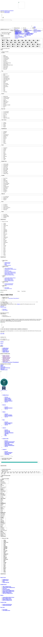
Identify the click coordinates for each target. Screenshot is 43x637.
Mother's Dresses (6, 351)
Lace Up (5, 113)
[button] (16, 28)
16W (9, 44)
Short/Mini (5, 170)
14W (4, 44)
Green (5, 226)
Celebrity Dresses (6, 97)
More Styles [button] (2, 607)
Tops (4, 89)
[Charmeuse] (2, 508)
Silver (5, 254)
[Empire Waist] (3, 523)
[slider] (38, 462)
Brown (5, 250)
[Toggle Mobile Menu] (0, 391)
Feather (5, 136)
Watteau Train (6, 173)
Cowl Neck (5, 178)
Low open (5, 114)
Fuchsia (5, 241)
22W (24, 44)
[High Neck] (3, 520)
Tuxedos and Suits (8, 265)
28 (28, 42)
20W (19, 44)
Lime (4, 227)
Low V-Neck (6, 182)
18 (7, 42)
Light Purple (6, 237)
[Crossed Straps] (3, 495)
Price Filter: (4, 33)
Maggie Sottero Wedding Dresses (10, 272)
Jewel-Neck (5, 181)
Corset (5, 99)
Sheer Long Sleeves (7, 207)
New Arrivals (7, 287)
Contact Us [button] (5, 449)
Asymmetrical (6, 165)
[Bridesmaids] (4, 481)
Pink (4, 239)
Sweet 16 (5, 69)
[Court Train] (2, 516)
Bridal (5, 55)
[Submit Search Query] (12, 456)
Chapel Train (6, 166)
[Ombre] (1, 502)
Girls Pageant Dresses (7, 62)
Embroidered (6, 135)
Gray (4, 569)
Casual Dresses (6, 57)
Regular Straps (6, 215)
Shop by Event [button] (3, 577)
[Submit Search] (11, 29)
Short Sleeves (6, 208)
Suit (4, 88)
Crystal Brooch (6, 134)
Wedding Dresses (7, 262)
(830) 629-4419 (7, 12)
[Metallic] (1, 500)
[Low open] (3, 497)
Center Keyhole (6, 98)
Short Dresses (6, 86)
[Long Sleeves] (3, 529)
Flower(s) (5, 137)
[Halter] (3, 519)
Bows (5, 133)
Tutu (4, 90)
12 (34, 40)
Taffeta (5, 158)
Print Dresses (6, 83)
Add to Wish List (3, 305)
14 (38, 40)
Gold (4, 249)
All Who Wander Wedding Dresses (10, 269)
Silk (4, 157)
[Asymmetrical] (2, 514)
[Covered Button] (3, 494)
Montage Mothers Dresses (9, 279)
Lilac (4, 236)
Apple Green (6, 225)
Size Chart (2, 306)
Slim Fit (5, 199)
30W (4, 46)
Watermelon (6, 242)
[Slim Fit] (3, 525)
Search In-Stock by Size (6, 37)
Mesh (4, 153)
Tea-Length (5, 172)
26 (24, 42)
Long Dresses (6, 80)
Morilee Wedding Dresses (9, 273)
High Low (5, 100)
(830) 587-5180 (7, 11)
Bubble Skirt (6, 96)
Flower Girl (5, 61)
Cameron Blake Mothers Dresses (10, 277)
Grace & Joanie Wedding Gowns (8, 590)
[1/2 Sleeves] (3, 527)
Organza (5, 154)
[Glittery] (1, 499)
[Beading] (2, 505)
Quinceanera (6, 67)
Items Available (5, 310)
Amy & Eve (7, 270)
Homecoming (6, 63)
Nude (4, 248)
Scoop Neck (6, 187)
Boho (4, 74)
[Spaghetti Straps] (3, 534)
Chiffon (5, 148)
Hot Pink (5, 240)
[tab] (23, 263)
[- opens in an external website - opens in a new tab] (21, 8)
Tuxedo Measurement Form (5, 367)
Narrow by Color (5, 221)
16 (3, 42)
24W (29, 44)
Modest (5, 81)
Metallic (5, 123)
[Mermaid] (3, 524)
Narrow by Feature (5, 51)
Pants (4, 82)
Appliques (5, 131)
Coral (4, 246)
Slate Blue (5, 231)
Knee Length (6, 169)
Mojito (5, 224)
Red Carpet (5, 68)
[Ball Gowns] (3, 485)
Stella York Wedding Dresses (9, 274)
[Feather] (2, 510)
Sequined (5, 156)
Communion (6, 59)
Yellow (5, 223)
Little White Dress (7, 79)
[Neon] (1, 501)
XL (34, 46)
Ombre (5, 125)
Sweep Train (6, 171)
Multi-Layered (6, 101)
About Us (2, 364)
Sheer (4, 115)
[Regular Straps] (3, 533)
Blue (4, 232)
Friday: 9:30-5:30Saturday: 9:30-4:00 (6, 360)
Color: (1, 303)
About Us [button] (4, 427)
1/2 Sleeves (5, 204)
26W (34, 44)
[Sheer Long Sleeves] (3, 530)
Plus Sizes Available (7, 104)
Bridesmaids (6, 56)
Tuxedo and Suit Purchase (9, 283)
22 (16, 42)
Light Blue (5, 230)
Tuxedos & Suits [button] (5, 438)
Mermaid (5, 198)
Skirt (4, 87)
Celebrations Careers (4, 369)
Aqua (4, 228)
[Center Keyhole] (3, 491)
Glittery (5, 122)
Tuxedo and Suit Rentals (9, 284)
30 (32, 42)
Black (5, 251)
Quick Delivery (16, 298)
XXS (14, 46)
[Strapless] (3, 535)
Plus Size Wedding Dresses (9, 280)
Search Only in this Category (6, 32)
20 (12, 42)
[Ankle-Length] (2, 513)
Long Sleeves (6, 206)
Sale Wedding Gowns (8, 288)
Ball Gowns (6, 73)
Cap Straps (5, 214)
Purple (5, 551)
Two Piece (5, 91)
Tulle (4, 159)
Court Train (5, 167)
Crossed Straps (6, 112)
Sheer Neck (5, 188)
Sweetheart (5, 190)
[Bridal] (4, 480)
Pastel (5, 126)
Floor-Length (6, 168)
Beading (5, 132)
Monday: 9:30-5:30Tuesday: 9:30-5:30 (6, 356)
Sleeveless (5, 209)
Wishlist (1, 365)
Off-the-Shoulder (6, 183)
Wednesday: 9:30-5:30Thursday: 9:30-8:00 (6, 358)
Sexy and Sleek (6, 84)
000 (4, 40)
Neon (4, 124)
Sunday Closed (5, 361)
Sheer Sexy (5, 85)
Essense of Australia (6, 589)
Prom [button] (4, 419)
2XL (39, 46)
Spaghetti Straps (6, 216)
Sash (4, 142)
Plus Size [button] (4, 404)
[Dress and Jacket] (3, 487)
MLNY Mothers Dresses (9, 278)
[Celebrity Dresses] (3, 490)
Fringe (5, 138)
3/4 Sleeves (5, 205)
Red (4, 244)
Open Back (5, 102)
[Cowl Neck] (3, 518)
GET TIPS (2, 333)
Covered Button (6, 111)
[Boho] (3, 486)
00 (8, 40)
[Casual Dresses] (4, 482)
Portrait (5, 185)
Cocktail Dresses (6, 58)
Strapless (5, 189)
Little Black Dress (7, 78)
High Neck (5, 180)
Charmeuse (5, 147)
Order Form (2, 368)
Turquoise (5, 229)
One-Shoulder (6, 184)
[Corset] (3, 492)
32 (36, 42)
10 (30, 40)
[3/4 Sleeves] (3, 528)
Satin (4, 155)
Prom (6, 264)
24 (20, 42)
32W (9, 46)
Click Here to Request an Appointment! (7, 10)
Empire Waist (6, 197)
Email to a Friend (3, 307)
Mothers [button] (4, 411)
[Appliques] (2, 504)
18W (14, 44)
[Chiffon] (2, 509)
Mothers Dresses (7, 263)
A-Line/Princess (6, 196)
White (5, 255)
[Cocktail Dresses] (4, 483)
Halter (5, 179)
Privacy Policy (2, 366)
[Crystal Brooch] (2, 506)
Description (4, 309)
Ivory (4, 247)
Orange (5, 245)
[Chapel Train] (2, 515)
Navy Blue (5, 550)
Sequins (5, 143)
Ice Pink (5, 238)
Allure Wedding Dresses (9, 268)
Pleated (5, 103)
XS (19, 46)
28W (39, 44)
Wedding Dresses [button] (3, 584)
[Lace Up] (3, 496)
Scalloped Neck (6, 186)
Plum (4, 243)
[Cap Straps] (3, 532)
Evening (5, 60)
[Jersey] (2, 511)
